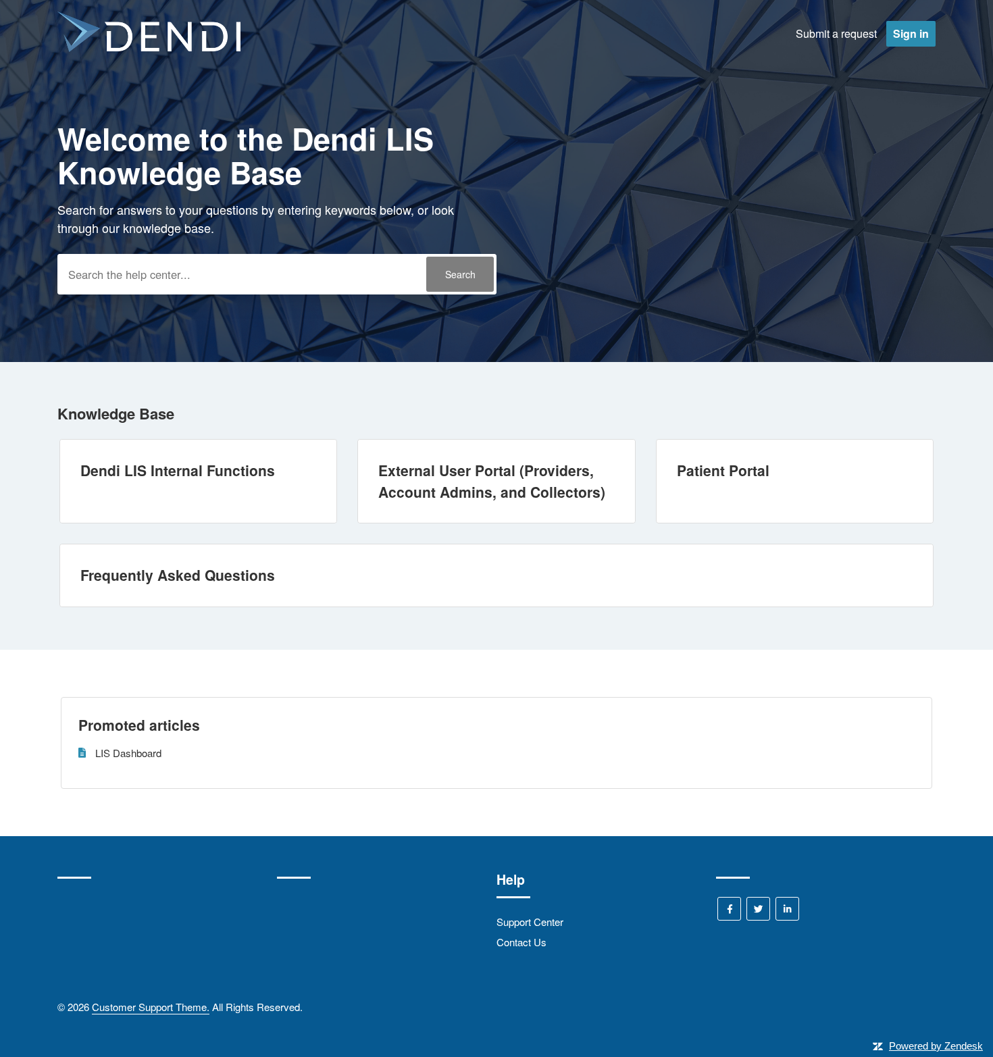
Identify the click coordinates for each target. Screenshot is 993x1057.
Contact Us (521, 942)
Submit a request (836, 33)
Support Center (529, 921)
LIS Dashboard (128, 753)
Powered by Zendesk (936, 1046)
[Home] (148, 48)
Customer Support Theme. (150, 1007)
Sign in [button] (911, 33)
